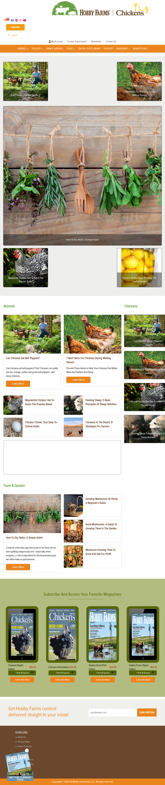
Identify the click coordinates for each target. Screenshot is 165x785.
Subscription (146, 712)
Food (70, 48)
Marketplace (140, 48)
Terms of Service (25, 746)
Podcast (108, 48)
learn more (18, 383)
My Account (57, 41)
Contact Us (111, 41)
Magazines (122, 48)
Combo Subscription (77, 41)
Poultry (36, 48)
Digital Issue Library (89, 48)
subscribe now (22, 679)
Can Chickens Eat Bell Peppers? (23, 358)
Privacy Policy (24, 741)
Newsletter (96, 41)
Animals (22, 48)
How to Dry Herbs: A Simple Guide (24, 537)
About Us (22, 737)
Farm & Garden (54, 48)
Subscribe (15, 27)
